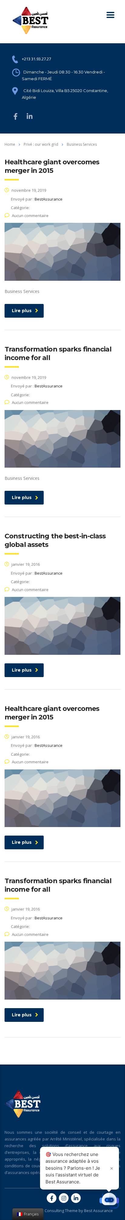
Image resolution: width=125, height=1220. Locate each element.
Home (10, 144)
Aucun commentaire (30, 215)
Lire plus (22, 310)
